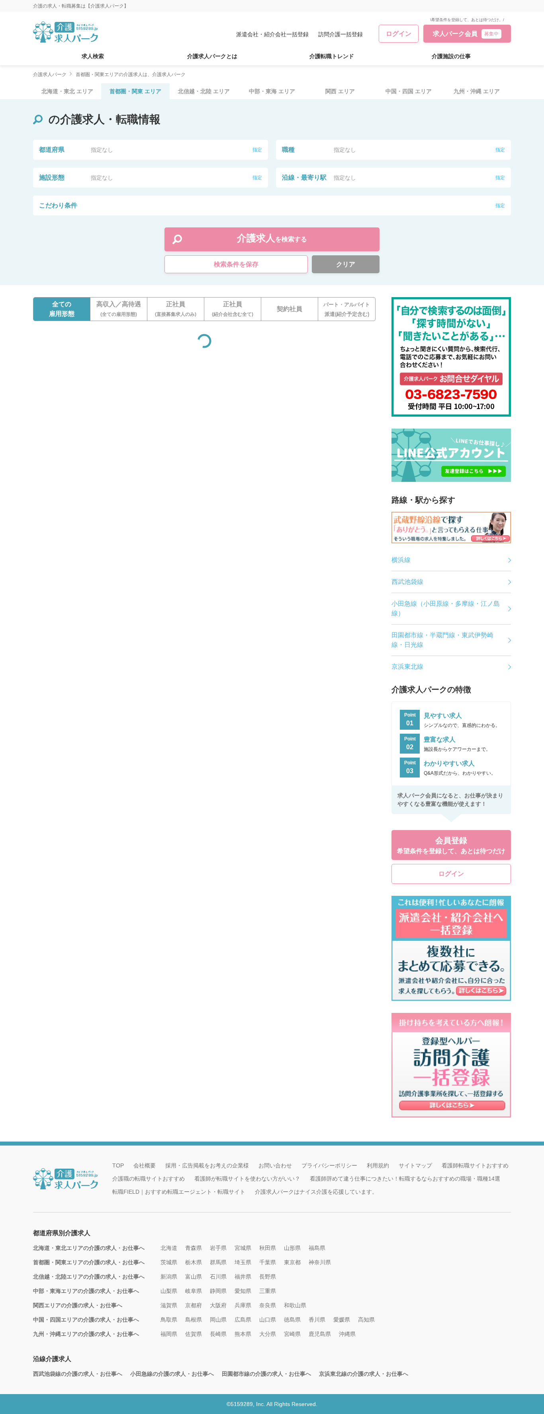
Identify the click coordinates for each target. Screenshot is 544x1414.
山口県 (267, 1319)
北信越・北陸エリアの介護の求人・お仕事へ (89, 1276)
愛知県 (243, 1291)
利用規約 (378, 1165)
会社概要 (144, 1165)
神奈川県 (320, 1262)
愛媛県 (341, 1319)
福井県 (243, 1276)
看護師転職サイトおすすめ (475, 1165)
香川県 (317, 1319)
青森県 (193, 1248)
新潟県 (168, 1276)
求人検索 (93, 56)
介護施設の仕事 (451, 56)
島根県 (193, 1319)
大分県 (267, 1334)
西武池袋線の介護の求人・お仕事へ (77, 1374)
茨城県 (168, 1262)
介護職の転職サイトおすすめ (148, 1178)
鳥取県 (168, 1319)
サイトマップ (415, 1165)
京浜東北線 (407, 666)
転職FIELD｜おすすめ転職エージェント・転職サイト (178, 1192)
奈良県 (267, 1305)
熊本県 (243, 1334)
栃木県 (193, 1262)
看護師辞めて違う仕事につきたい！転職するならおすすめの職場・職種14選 (405, 1178)
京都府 (193, 1305)
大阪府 (218, 1305)
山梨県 (168, 1291)
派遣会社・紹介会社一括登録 (272, 34)
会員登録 (451, 845)
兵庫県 (243, 1305)
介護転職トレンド (331, 56)
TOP (118, 1165)
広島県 (243, 1319)
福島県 (317, 1248)
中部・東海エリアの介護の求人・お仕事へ (86, 1291)
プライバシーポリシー (329, 1165)
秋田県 (267, 1248)
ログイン (398, 33)
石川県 (218, 1276)
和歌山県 (295, 1305)
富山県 (193, 1276)
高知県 (366, 1319)
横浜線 (401, 559)
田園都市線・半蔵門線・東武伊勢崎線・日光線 (442, 640)
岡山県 (218, 1319)
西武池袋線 (407, 581)
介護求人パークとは (212, 56)
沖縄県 (347, 1334)
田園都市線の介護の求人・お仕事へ (266, 1374)
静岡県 (218, 1291)
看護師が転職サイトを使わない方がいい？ (247, 1178)
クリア (345, 264)
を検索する (272, 238)
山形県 (292, 1248)
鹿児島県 (320, 1334)
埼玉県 (243, 1262)
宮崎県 (292, 1334)
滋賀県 (168, 1305)
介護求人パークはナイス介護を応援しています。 (316, 1192)
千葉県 (267, 1262)
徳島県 (292, 1319)
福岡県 (168, 1334)
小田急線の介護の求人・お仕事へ (172, 1374)
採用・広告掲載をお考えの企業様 (207, 1165)
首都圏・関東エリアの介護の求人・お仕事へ (89, 1262)
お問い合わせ (275, 1165)
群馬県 (218, 1262)
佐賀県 (193, 1334)
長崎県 (218, 1334)
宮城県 (243, 1248)
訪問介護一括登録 (340, 34)
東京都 (292, 1262)
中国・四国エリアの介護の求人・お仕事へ (86, 1319)
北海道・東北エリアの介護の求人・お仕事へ (89, 1248)
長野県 (267, 1276)
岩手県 (218, 1248)
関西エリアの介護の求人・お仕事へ (77, 1305)
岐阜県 (193, 1291)
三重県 (267, 1291)
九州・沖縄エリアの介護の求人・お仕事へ (86, 1334)
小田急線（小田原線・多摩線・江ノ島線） (445, 608)
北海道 (168, 1248)
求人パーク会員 (466, 33)
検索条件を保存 (236, 264)
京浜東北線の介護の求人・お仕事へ (363, 1374)
